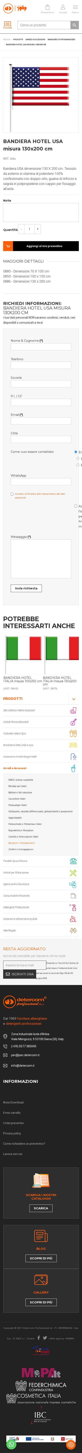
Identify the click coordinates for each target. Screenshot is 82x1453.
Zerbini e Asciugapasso (20, 849)
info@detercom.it (22, 1065)
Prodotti (12, 699)
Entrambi (79, 464)
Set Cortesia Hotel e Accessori (19, 710)
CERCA (74, 25)
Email (76, 451)
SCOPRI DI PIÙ (41, 1258)
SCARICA (41, 1208)
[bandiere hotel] (22, 655)
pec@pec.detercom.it (25, 1055)
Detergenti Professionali (16, 907)
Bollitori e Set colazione (20, 792)
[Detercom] (15, 8)
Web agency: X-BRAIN (62, 1338)
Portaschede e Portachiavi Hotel (25, 824)
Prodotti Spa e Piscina (15, 861)
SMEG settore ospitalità (20, 780)
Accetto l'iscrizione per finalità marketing (76, 515)
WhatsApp (79, 458)
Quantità (10, 230)
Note (7, 200)
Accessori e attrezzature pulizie (20, 918)
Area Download (13, 1102)
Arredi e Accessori (14, 768)
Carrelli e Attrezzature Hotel (23, 836)
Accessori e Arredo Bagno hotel (19, 756)
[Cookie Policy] (71, 1445)
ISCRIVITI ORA (23, 974)
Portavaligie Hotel (17, 805)
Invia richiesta (26, 588)
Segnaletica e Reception (20, 830)
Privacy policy (12, 1133)
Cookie (30, 1338)
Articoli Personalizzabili (16, 721)
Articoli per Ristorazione (16, 872)
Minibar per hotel (17, 786)
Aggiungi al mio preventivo (44, 246)
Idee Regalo (9, 930)
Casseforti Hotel (16, 799)
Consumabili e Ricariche (16, 895)
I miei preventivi (13, 1123)
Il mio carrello (12, 1112)
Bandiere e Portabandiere (21, 843)
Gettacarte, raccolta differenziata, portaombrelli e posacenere (40, 811)
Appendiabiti (15, 817)
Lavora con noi (12, 1154)
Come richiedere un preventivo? (24, 1143)
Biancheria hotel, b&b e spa (18, 745)
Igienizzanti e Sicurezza (16, 884)
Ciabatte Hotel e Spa (14, 733)
